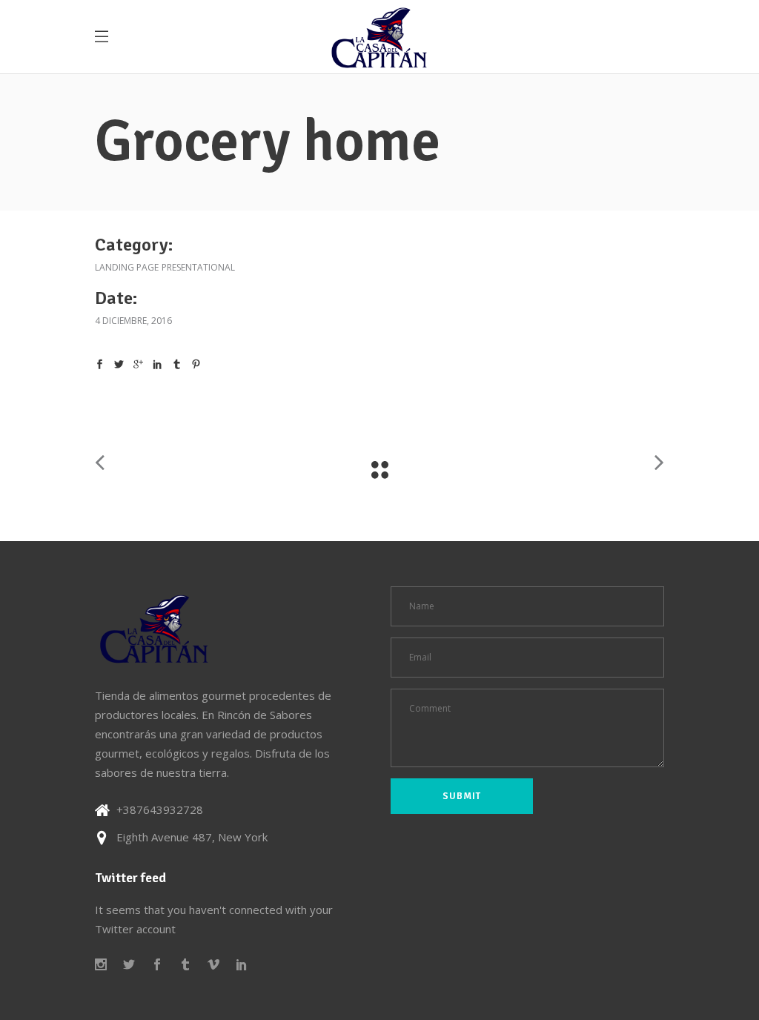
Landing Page (127, 267)
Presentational (198, 267)
